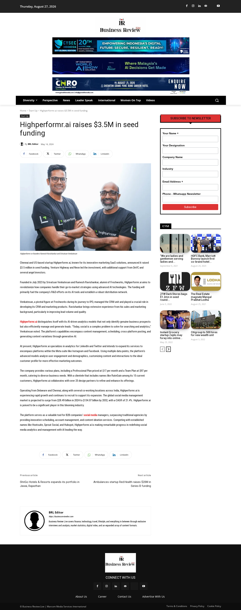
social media (90, 415)
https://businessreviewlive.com (61, 516)
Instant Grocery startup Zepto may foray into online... (171, 335)
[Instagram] (193, 6)
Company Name (172, 157)
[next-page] (168, 349)
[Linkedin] (199, 6)
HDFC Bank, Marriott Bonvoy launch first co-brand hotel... (203, 258)
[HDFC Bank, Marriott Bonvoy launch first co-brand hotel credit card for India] (206, 243)
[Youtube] (218, 6)
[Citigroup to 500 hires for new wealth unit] (206, 319)
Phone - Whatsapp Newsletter (181, 193)
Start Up (33, 110)
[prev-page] (162, 349)
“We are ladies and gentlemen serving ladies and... (171, 258)
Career (102, 596)
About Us (81, 596)
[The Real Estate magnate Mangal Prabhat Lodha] (206, 281)
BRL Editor (33, 144)
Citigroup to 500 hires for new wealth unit (204, 334)
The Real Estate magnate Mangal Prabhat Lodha (201, 296)
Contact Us (124, 596)
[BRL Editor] (22, 144)
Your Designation (173, 145)
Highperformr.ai (28, 321)
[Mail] (206, 6)
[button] (216, 100)
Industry (167, 168)
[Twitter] (212, 6)
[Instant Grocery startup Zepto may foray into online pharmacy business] (175, 319)
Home (23, 110)
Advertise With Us (153, 596)
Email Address (172, 181)
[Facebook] (187, 6)
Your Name (170, 133)
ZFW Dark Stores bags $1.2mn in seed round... (173, 296)
